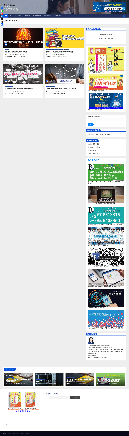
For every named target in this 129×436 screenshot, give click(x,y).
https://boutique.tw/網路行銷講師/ (98, 357)
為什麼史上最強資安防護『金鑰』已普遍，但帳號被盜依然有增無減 (109, 380)
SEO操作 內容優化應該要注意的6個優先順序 (19, 88)
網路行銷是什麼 (47, 15)
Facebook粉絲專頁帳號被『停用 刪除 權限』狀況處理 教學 (105, 328)
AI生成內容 (6, 49)
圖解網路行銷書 (18, 15)
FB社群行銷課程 (100, 377)
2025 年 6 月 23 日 (103, 383)
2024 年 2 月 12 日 (10, 91)
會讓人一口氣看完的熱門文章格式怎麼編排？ (60, 52)
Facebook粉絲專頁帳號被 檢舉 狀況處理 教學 (101, 204)
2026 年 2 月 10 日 (11, 383)
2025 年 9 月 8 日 (72, 383)
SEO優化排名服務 (37, 15)
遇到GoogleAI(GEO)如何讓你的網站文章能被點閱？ (18, 380)
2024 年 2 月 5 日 (51, 91)
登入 (11, 15)
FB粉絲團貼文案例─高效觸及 (96, 307)
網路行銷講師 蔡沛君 (20, 54)
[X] (1, 19)
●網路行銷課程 (92, 150)
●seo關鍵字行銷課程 (94, 147)
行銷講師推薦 (58, 15)
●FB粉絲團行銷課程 (94, 144)
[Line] (1, 11)
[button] (121, 16)
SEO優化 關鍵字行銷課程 (50, 49)
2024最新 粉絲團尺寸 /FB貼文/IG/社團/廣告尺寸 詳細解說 (105, 224)
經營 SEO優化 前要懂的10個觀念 (98, 245)
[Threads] (1, 21)
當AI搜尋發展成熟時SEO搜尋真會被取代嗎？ (79, 380)
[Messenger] (1, 16)
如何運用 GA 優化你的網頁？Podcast (99, 134)
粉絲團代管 (27, 15)
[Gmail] (1, 13)
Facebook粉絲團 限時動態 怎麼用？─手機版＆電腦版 (104, 266)
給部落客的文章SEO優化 (59, 49)
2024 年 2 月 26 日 (10, 54)
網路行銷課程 (66, 49)
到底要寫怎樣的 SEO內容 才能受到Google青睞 (61, 88)
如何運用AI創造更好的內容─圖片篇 (16, 52)
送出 (90, 124)
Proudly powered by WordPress (9, 433)
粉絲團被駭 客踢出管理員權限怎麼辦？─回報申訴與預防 (105, 286)
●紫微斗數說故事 (93, 153)
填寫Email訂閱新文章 (94, 116)
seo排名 (39, 381)
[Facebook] (1, 8)
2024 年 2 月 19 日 (51, 54)
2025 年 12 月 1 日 (42, 383)
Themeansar (26, 433)
